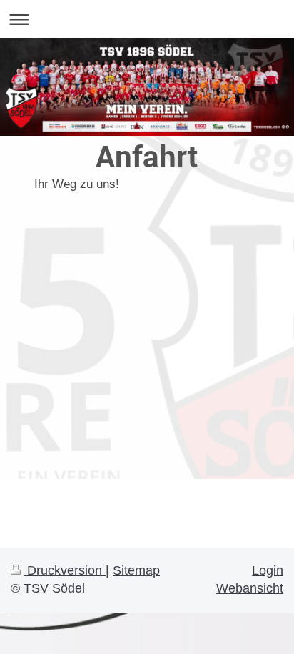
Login (267, 570)
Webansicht (249, 588)
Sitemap (136, 570)
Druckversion (65, 570)
